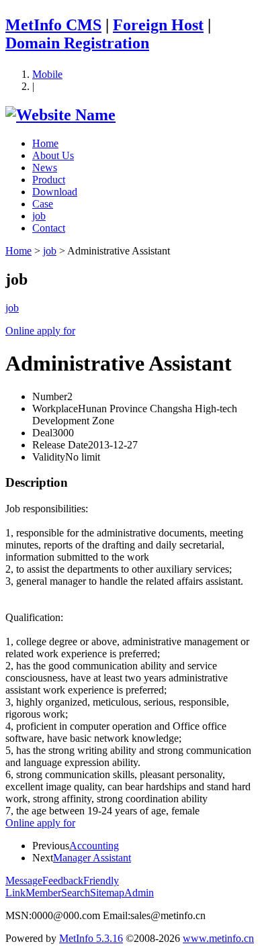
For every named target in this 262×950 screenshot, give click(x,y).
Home (45, 143)
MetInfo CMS (53, 25)
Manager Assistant (92, 857)
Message (23, 880)
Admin (139, 892)
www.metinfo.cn (218, 938)
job (39, 216)
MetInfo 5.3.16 (91, 938)
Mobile (47, 74)
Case (42, 203)
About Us (53, 155)
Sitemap (107, 892)
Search (75, 892)
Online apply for (40, 822)
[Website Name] (60, 115)
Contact (48, 228)
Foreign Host (158, 25)
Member (43, 892)
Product (48, 179)
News (44, 167)
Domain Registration (77, 43)
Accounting (94, 845)
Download (54, 191)
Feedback (62, 880)
